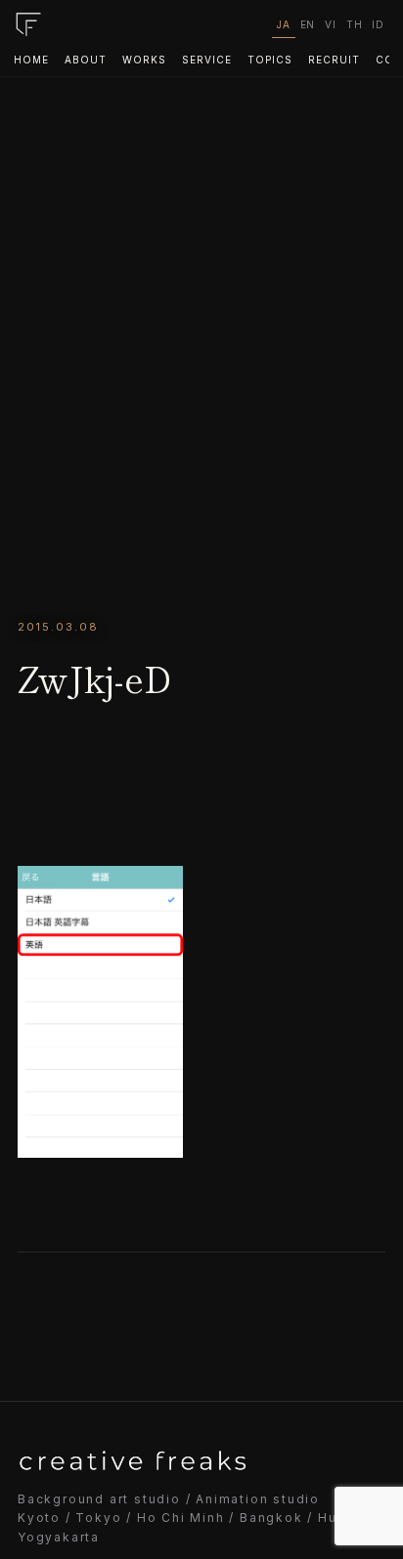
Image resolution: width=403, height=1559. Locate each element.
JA (284, 24)
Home (31, 59)
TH (354, 24)
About (86, 59)
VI (330, 24)
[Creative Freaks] (28, 24)
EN (308, 24)
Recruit (334, 59)
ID (378, 24)
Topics (269, 59)
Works (144, 59)
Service (207, 59)
